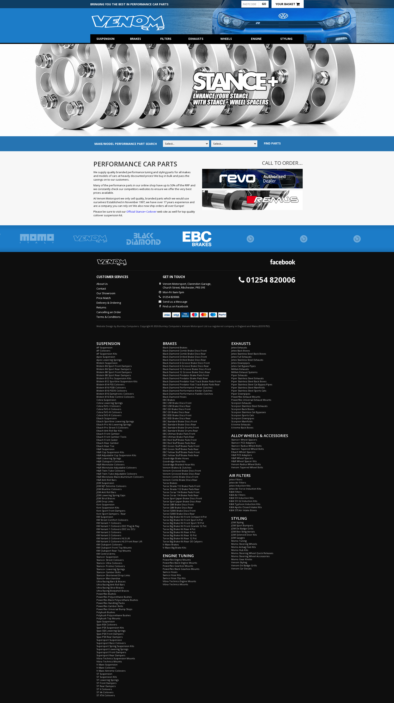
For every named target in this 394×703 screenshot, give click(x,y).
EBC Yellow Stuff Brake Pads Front (181, 452)
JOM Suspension (105, 482)
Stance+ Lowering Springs (110, 569)
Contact (101, 288)
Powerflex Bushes (106, 593)
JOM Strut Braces (105, 498)
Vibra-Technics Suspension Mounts (115, 658)
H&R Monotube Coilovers (110, 464)
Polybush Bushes (105, 612)
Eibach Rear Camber (107, 442)
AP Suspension (104, 347)
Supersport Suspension (109, 639)
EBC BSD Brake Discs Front (177, 415)
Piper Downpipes (240, 393)
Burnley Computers (128, 326)
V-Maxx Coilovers (105, 667)
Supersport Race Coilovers (111, 643)
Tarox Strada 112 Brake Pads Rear (181, 489)
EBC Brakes (169, 399)
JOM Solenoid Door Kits (244, 534)
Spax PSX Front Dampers (109, 633)
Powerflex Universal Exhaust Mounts (251, 399)
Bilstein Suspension (107, 362)
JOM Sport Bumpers (242, 525)
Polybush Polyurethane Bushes (113, 615)
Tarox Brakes (170, 482)
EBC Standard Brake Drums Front (181, 427)
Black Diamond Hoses (174, 396)
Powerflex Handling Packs (110, 603)
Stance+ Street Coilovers (110, 559)
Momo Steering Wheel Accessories (250, 556)
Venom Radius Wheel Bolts (246, 464)
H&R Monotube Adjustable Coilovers (116, 467)
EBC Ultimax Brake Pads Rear (178, 436)
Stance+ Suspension (107, 556)
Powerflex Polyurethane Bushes (114, 596)
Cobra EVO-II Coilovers (108, 409)
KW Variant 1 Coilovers (108, 522)
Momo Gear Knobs (241, 559)
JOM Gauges (238, 537)
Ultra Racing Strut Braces (110, 587)
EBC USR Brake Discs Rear (177, 406)
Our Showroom (105, 293)
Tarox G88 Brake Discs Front (178, 504)
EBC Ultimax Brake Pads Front (179, 433)
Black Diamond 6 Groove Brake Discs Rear (186, 366)
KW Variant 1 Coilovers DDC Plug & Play (117, 526)
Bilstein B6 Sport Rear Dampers (113, 369)
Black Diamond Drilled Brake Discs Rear (184, 359)
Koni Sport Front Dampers (110, 510)
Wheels (226, 39)
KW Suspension (104, 516)
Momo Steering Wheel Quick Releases (252, 553)
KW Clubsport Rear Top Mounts (113, 550)
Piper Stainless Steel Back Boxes (248, 381)
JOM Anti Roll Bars (106, 492)
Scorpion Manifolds (241, 421)
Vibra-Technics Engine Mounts (179, 581)
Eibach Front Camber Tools (111, 436)
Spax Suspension (105, 621)
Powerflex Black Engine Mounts (180, 562)
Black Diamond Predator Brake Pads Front (186, 375)
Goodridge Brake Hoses (176, 458)
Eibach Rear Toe (105, 446)
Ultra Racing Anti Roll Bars (110, 584)
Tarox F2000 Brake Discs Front (179, 510)
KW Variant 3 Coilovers (108, 535)
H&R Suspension (105, 449)
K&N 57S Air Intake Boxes (243, 510)
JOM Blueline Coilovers (108, 489)
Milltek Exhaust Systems (244, 372)
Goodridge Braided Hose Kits (179, 464)
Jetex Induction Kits (239, 485)
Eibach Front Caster (107, 439)
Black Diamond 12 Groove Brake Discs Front (187, 369)
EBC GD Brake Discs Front (177, 409)
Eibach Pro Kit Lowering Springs (113, 424)
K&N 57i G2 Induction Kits (243, 501)
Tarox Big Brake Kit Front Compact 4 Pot (185, 516)
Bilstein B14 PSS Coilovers (110, 384)
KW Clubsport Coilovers (109, 544)
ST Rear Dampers (106, 686)
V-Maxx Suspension (107, 664)
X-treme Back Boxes (242, 427)
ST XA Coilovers (104, 692)
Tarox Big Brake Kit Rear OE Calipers (182, 541)
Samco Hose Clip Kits (174, 578)
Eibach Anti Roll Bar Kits (109, 430)
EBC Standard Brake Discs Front (180, 421)
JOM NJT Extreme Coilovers (111, 486)
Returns (101, 307)
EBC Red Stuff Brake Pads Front (180, 439)
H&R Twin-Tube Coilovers (110, 470)
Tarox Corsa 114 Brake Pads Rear (181, 495)
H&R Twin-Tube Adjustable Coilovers (116, 473)
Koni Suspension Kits (107, 507)
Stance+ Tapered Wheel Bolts (247, 448)
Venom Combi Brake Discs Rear (180, 479)
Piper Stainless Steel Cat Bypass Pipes (251, 384)
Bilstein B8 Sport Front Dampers (114, 372)
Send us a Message (175, 301)
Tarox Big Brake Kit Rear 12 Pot (180, 538)
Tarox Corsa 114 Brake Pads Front (181, 492)
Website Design (104, 326)
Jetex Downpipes (240, 362)
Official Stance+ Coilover (141, 211)
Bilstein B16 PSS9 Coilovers (111, 387)
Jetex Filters (235, 479)
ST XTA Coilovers (105, 695)
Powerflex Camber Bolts (109, 606)
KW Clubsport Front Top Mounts (114, 547)
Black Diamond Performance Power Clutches (187, 387)
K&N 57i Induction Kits (241, 497)
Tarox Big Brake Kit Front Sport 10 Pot (183, 522)
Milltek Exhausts (240, 369)
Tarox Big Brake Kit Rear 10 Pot (180, 535)
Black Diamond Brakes (175, 347)
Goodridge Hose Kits (174, 461)
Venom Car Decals (241, 568)
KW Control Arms (105, 553)
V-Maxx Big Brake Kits (174, 547)
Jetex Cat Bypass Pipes (243, 366)
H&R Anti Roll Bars (106, 479)
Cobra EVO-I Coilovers (108, 406)
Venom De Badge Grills (244, 565)
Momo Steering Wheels (244, 543)
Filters (165, 39)
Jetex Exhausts (239, 347)
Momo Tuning (239, 540)
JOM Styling (237, 522)
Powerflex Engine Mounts (177, 559)
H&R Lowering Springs (108, 458)
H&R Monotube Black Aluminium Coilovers (119, 476)
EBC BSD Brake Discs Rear (177, 418)
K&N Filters (235, 491)
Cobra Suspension (106, 399)
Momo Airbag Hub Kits (243, 546)
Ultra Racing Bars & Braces (110, 581)
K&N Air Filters (237, 494)
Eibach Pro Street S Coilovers (112, 427)
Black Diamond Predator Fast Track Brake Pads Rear (191, 384)
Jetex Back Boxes (240, 350)
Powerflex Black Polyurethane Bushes (117, 599)
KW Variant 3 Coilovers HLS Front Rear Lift (119, 541)
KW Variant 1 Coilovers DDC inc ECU (115, 529)
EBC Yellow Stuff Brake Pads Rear (181, 455)
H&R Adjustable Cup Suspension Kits (116, 455)
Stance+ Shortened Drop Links (113, 575)
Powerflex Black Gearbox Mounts (181, 568)
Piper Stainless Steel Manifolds (248, 387)
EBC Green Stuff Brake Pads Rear (181, 449)
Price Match (103, 298)
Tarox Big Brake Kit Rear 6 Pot (179, 532)
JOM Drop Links (104, 501)
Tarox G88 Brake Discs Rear (178, 507)
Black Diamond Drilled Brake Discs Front (185, 356)
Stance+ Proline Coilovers (110, 566)
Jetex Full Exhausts (241, 356)
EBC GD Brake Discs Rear (176, 412)
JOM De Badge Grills (242, 528)
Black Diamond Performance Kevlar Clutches (187, 390)
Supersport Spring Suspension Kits (115, 646)
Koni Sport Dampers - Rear (111, 513)
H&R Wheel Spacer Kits (244, 461)
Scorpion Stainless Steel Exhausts (249, 406)
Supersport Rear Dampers (110, 655)
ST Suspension (104, 673)
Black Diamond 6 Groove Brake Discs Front (186, 362)
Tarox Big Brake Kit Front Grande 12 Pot (184, 526)
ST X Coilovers (104, 689)
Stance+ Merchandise (108, 578)
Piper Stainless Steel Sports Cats (248, 390)
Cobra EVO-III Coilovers (109, 412)
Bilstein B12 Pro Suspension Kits (113, 378)
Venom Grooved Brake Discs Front (182, 470)
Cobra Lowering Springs (109, 402)
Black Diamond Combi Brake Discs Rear (184, 353)
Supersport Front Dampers (111, 652)
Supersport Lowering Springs (112, 649)
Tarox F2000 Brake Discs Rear (179, 513)
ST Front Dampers (106, 683)
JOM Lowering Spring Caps (110, 495)
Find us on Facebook (175, 306)
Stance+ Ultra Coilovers (109, 562)
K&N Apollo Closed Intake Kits (245, 507)
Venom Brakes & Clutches (177, 467)
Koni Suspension (105, 504)
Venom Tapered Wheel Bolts (247, 467)
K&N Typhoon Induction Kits (244, 504)
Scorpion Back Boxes (242, 409)
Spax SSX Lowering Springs (110, 630)
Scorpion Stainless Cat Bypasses (248, 412)
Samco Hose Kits (172, 575)
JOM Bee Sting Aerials (243, 531)
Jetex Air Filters (237, 482)
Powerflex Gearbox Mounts (178, 565)
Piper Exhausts (239, 375)
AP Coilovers (103, 350)
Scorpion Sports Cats (242, 415)
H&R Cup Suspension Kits (110, 452)
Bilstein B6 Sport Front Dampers (114, 366)
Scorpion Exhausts (241, 402)
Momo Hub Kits (239, 550)
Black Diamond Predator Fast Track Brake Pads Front (192, 381)
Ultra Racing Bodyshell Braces (112, 590)
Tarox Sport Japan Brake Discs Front (182, 498)
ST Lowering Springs (107, 679)
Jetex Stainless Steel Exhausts (247, 359)
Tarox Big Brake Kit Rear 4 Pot (179, 529)
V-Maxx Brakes (171, 544)
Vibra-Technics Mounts (109, 661)
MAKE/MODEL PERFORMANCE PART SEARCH (125, 144)
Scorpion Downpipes (242, 418)
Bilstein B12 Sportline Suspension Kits (116, 381)
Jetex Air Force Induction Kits (245, 488)
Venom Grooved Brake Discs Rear (181, 473)
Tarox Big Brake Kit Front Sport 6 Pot (183, 519)
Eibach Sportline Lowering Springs (115, 421)
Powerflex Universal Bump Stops (114, 609)
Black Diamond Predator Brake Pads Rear (185, 378)
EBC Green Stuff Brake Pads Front (181, 446)
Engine (256, 39)
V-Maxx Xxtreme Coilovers (110, 670)
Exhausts (195, 39)
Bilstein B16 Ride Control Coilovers (115, 396)
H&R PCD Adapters (241, 455)
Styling (286, 39)
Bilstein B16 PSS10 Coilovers (111, 390)
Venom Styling (239, 562)
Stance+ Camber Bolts (108, 572)
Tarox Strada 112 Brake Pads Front (181, 486)
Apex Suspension (105, 356)
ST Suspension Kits (106, 676)
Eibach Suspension (106, 418)
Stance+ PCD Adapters (243, 442)
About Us (102, 284)
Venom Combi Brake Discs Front (180, 476)
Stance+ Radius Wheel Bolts (246, 445)
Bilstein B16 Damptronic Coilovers (115, 393)
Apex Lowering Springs (108, 359)
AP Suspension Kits (106, 353)
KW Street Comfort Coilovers (112, 519)
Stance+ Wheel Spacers (244, 439)
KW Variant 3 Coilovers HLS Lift (113, 538)
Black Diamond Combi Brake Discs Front (185, 350)
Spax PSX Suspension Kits (110, 627)
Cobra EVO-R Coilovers (108, 415)
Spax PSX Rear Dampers (109, 636)
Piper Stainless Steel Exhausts (247, 378)
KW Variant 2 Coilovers (108, 532)
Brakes (135, 39)
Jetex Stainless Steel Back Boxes (248, 353)
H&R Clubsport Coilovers (110, 461)
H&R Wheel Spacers (242, 458)
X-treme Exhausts (240, 424)
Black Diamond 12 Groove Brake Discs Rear (186, 372)
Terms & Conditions (108, 317)
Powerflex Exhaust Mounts (245, 396)
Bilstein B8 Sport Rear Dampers (113, 375)
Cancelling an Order (108, 312)
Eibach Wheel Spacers (243, 451)
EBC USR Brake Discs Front (177, 402)
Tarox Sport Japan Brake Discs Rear (182, 501)
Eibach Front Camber (108, 433)
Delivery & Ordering (108, 303)
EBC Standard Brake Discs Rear (179, 424)
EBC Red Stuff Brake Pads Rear (179, 442)
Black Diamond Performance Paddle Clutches (188, 393)
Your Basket (286, 4)
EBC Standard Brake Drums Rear (180, 430)
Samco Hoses (170, 572)
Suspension (105, 39)
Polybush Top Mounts (108, 618)
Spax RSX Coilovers (106, 624)
